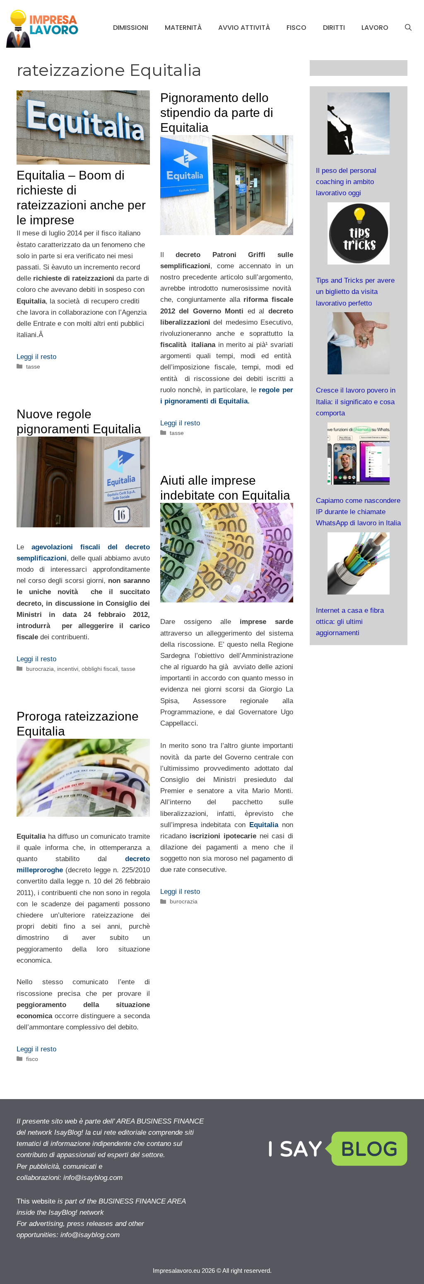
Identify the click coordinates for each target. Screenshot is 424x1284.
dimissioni (130, 27)
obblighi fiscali (100, 668)
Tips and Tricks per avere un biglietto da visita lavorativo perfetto (355, 292)
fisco (296, 27)
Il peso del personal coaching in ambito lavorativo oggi (346, 182)
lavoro (374, 27)
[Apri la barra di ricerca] (408, 27)
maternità (183, 27)
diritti (334, 27)
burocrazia (40, 668)
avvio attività (244, 27)
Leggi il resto (36, 357)
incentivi (67, 668)
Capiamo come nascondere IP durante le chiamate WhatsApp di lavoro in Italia (358, 512)
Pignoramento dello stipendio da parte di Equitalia (216, 112)
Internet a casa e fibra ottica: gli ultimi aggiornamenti (350, 622)
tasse (33, 366)
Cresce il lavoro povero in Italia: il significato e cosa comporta (355, 401)
